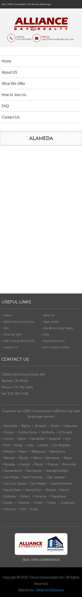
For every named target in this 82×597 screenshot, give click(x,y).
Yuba (34, 509)
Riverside (69, 464)
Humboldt (38, 439)
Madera (9, 451)
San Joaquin (56, 477)
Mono (37, 458)
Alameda (10, 426)
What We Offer (13, 84)
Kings (19, 445)
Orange (24, 464)
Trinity (38, 503)
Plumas (53, 464)
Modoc (24, 458)
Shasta (51, 490)
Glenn (22, 439)
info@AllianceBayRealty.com (58, 39)
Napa (68, 458)
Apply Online (51, 321)
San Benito (34, 471)
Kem (7, 445)
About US (9, 72)
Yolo (23, 509)
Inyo (68, 439)
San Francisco (33, 477)
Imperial (55, 439)
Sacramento (13, 471)
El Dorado (65, 432)
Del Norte (47, 432)
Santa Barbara (61, 483)
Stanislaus (58, 496)
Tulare (51, 503)
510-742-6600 (23, 39)
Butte (55, 426)
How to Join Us (14, 95)
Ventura (9, 509)
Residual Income (54, 341)
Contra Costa (27, 432)
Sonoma (40, 496)
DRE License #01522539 (19, 341)
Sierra (64, 490)
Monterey (53, 458)
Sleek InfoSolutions (50, 590)
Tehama (23, 503)
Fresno (9, 439)
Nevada (9, 464)
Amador (41, 426)
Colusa (9, 432)
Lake (30, 445)
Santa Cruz (33, 490)
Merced (9, 458)
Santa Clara (12, 490)
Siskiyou (10, 496)
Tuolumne (67, 503)
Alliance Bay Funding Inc (19, 321)
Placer (38, 464)
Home (6, 61)
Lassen (43, 445)
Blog (46, 334)
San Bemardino (57, 471)
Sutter (8, 503)
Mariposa (38, 451)
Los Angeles (61, 445)
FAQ (5, 106)
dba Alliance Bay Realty (58, 328)
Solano (25, 496)
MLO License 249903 (56, 347)
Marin (23, 451)
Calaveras (70, 426)
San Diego (11, 477)
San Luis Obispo (15, 483)
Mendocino (58, 451)
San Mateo (39, 483)
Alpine (26, 426)
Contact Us (11, 117)
